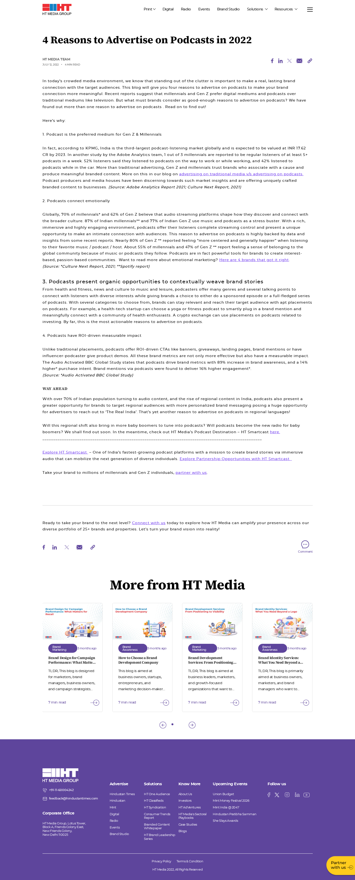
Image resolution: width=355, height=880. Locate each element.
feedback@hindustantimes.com (73, 798)
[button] (172, 724)
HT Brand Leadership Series (159, 837)
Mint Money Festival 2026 (231, 800)
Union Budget (223, 794)
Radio (186, 9)
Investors (185, 800)
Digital (168, 9)
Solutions (255, 9)
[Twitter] (290, 62)
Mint (113, 807)
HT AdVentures (189, 807)
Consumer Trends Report (157, 816)
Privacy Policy (161, 861)
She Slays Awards (225, 820)
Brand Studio (228, 9)
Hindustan (117, 800)
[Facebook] (272, 62)
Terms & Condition (190, 861)
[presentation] (162, 725)
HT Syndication (155, 807)
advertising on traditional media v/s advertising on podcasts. (241, 174)
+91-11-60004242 (61, 790)
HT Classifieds (153, 800)
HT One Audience (157, 794)
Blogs (182, 831)
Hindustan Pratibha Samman (234, 814)
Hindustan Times (122, 794)
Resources (284, 9)
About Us (185, 794)
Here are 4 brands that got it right (254, 260)
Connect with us (149, 523)
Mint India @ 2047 (226, 807)
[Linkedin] (280, 62)
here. (275, 432)
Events (204, 9)
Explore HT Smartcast (65, 452)
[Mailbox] (300, 62)
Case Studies (187, 824)
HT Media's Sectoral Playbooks (192, 816)
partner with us (191, 473)
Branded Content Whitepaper (157, 826)
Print (148, 9)
